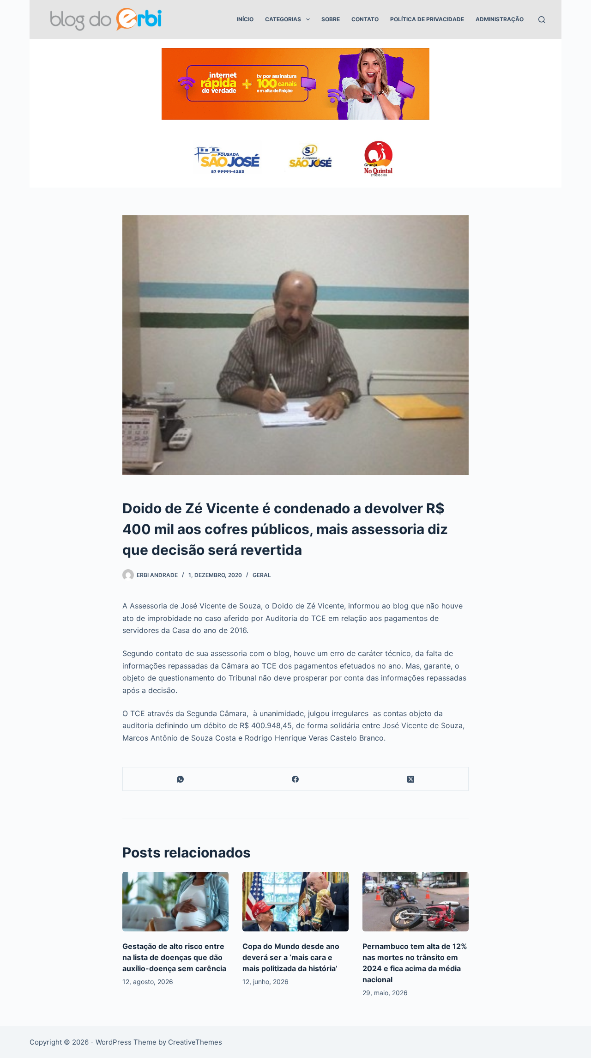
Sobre (330, 19)
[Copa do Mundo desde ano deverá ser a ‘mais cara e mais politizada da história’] (295, 901)
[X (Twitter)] (411, 779)
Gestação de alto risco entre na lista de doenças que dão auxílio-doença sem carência (174, 957)
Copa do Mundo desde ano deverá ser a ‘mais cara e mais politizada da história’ (290, 957)
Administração (500, 19)
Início (245, 19)
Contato (365, 19)
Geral (262, 575)
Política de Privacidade (427, 19)
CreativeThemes (195, 1042)
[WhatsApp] (180, 779)
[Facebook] (296, 779)
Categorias (283, 19)
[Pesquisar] (541, 19)
